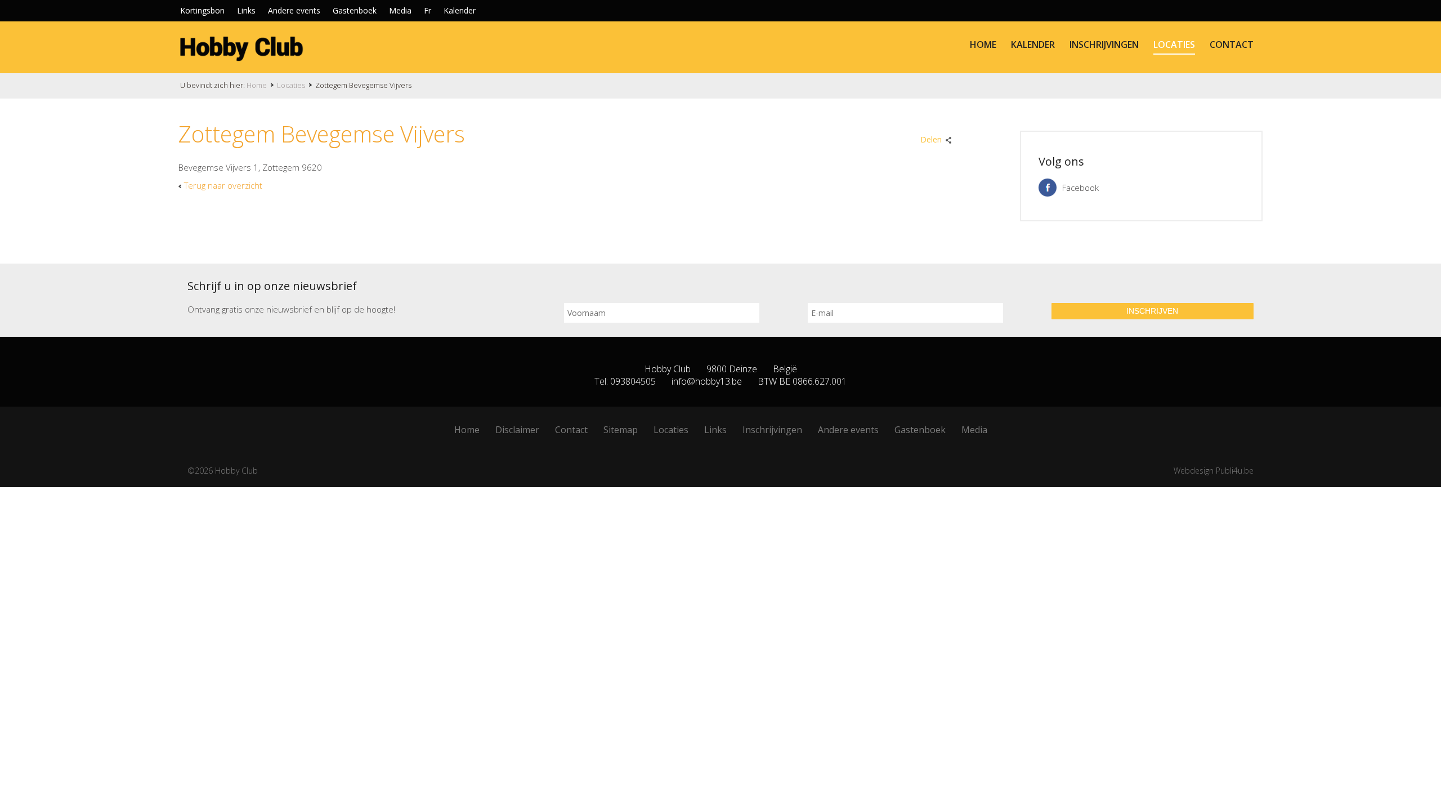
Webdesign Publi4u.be (1214, 470)
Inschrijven (1152, 310)
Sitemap (620, 430)
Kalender (460, 10)
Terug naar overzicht (223, 185)
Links (246, 10)
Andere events (294, 10)
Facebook (1080, 187)
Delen (931, 139)
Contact (1232, 44)
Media (400, 10)
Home (983, 44)
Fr (427, 10)
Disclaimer (517, 430)
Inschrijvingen (1104, 44)
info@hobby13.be (707, 381)
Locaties (1174, 44)
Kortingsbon (202, 10)
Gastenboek (355, 10)
